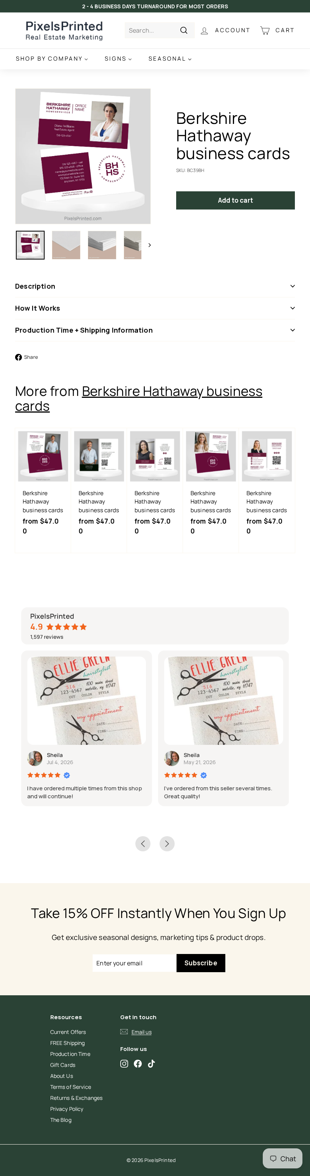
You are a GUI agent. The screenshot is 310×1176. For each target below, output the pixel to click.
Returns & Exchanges (76, 1097)
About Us (61, 1075)
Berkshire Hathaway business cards (138, 398)
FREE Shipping (67, 1042)
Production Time (70, 1053)
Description (35, 286)
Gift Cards (63, 1064)
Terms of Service (70, 1086)
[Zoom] (83, 156)
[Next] (146, 245)
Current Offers (68, 1031)
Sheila (55, 755)
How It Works (37, 308)
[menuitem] (52, 58)
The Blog (60, 1119)
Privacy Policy (67, 1108)
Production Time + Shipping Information (84, 330)
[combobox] (160, 30)
